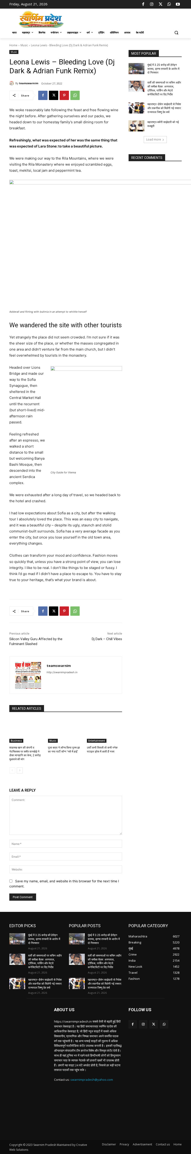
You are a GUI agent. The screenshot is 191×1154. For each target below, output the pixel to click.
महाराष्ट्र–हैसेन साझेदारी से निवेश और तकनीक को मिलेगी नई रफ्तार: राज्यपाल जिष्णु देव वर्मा (164, 108)
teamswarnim (28, 83)
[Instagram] (152, 4)
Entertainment (96, 740)
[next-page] (20, 770)
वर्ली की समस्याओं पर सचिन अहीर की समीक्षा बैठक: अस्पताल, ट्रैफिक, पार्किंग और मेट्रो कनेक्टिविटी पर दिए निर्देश (45, 961)
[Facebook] (143, 4)
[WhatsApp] (169, 4)
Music (24, 45)
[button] (176, 32)
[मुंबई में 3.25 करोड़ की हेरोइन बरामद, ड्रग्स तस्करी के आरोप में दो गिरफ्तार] (136, 68)
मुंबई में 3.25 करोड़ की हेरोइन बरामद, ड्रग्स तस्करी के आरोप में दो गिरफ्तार (163, 68)
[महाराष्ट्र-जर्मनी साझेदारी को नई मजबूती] (136, 125)
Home (13, 45)
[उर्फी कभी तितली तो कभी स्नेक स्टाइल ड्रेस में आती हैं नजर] (104, 730)
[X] (160, 4)
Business (16, 740)
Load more (153, 139)
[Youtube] (178, 4)
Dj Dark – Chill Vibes (107, 639)
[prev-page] (12, 770)
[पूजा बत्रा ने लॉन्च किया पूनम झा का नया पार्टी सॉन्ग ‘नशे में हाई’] (65, 730)
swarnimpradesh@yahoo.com (91, 1079)
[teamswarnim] (12, 83)
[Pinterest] (64, 95)
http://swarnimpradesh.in (62, 672)
